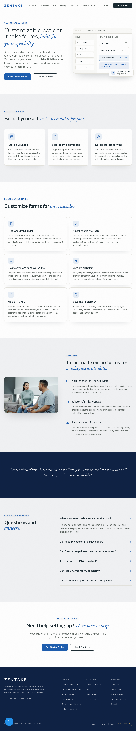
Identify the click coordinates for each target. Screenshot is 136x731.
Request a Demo (45, 76)
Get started (122, 5)
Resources (88, 5)
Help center (91, 694)
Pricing (63, 5)
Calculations (67, 699)
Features (75, 5)
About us (115, 684)
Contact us (91, 699)
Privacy (93, 724)
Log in (106, 5)
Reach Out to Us (82, 647)
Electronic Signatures (71, 689)
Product (30, 5)
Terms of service (118, 699)
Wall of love (116, 689)
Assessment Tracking (71, 704)
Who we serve (47, 5)
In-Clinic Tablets (69, 694)
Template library (93, 684)
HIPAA (111, 724)
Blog (88, 689)
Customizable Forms (71, 684)
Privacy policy (117, 694)
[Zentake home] (13, 5)
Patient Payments (70, 709)
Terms (102, 724)
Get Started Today (17, 76)
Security (115, 704)
